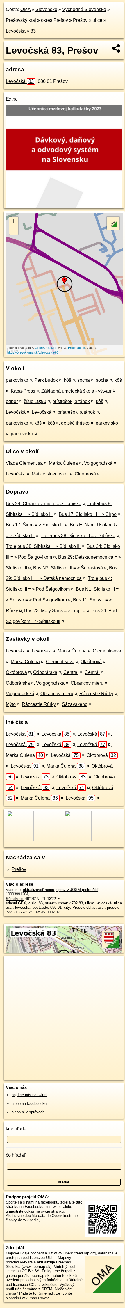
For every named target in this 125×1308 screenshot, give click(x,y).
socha (83, 380)
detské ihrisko (75, 422)
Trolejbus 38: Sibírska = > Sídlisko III (43, 546)
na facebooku (46, 1202)
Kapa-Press (23, 390)
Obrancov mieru (87, 683)
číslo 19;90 (35, 401)
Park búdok (46, 380)
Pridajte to (27, 1293)
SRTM (47, 1289)
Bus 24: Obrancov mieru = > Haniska (43, 503)
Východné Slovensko (84, 9)
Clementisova (107, 650)
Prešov (80, 20)
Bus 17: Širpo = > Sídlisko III (35, 524)
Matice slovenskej (50, 473)
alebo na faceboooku (29, 1103)
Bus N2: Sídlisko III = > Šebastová (68, 567)
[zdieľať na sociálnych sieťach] (116, 48)
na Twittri (53, 1206)
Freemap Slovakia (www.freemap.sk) (38, 1264)
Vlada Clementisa (24, 463)
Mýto (11, 704)
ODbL (51, 1257)
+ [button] (14, 221)
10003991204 (17, 894)
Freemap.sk (76, 347)
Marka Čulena (63, 463)
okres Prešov (54, 20)
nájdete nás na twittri (29, 1095)
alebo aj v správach (28, 1112)
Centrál (70, 672)
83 (33, 31)
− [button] (14, 230)
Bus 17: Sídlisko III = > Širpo (88, 514)
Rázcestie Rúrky (96, 693)
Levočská (16, 31)
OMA (25, 9)
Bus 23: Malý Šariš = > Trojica (54, 610)
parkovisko (17, 380)
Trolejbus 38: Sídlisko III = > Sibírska (78, 535)
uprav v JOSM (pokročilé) (77, 890)
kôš (67, 380)
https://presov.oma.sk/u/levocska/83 (32, 352)
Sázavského (75, 704)
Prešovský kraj (21, 20)
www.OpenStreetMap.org (75, 1253)
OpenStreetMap (46, 347)
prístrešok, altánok (71, 401)
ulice (97, 20)
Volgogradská (98, 463)
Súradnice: (15, 899)
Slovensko (46, 9)
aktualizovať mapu (38, 890)
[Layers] (113, 223)
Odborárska (45, 672)
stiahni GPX (16, 903)
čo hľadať (16, 1155)
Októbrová (85, 473)
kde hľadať (17, 1128)
